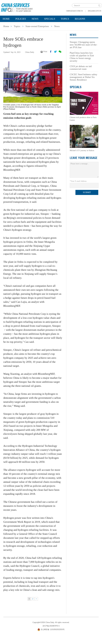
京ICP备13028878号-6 (51, 626)
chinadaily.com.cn (74, 11)
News (35, 18)
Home (6, 18)
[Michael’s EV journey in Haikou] (84, 136)
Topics (65, 18)
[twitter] (55, 51)
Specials (49, 18)
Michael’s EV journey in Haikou (82, 150)
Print (45, 52)
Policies (20, 18)
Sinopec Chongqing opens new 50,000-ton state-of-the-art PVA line (83, 45)
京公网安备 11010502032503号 (53, 630)
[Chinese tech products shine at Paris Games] (84, 103)
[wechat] (60, 51)
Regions (80, 18)
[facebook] (50, 51)
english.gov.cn (94, 11)
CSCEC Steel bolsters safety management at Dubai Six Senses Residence (83, 77)
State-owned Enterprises (37, 26)
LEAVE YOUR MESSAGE (83, 158)
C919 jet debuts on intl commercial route (81, 67)
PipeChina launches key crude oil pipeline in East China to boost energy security (82, 56)
